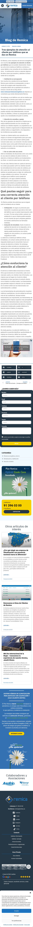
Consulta (4, 426)
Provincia (4, 412)
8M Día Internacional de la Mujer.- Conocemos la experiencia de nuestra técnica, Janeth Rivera (15, 657)
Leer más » (6, 574)
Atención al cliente (16, 46)
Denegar (16, 916)
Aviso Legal (27, 924)
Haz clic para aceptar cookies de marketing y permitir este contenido (16, 348)
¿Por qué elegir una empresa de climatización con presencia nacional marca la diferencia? (15, 552)
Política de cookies (7, 924)
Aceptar (16, 911)
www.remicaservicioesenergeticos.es (12, 92)
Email (3, 399)
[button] (30, 893)
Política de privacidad (18, 924)
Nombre (4, 392)
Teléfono (4, 406)
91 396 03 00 (13, 505)
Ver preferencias (16, 920)
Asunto (4, 419)
